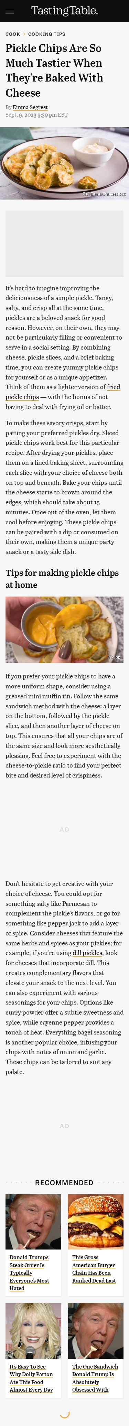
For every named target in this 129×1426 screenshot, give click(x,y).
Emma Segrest (30, 107)
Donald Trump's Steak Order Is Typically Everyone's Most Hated (29, 1272)
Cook (13, 34)
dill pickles (87, 952)
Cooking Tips (46, 34)
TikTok (114, 657)
